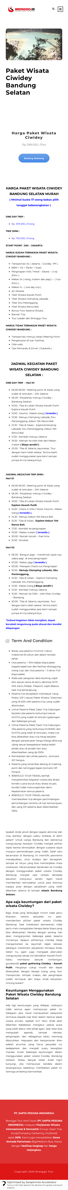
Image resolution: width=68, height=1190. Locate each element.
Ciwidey (38, 843)
